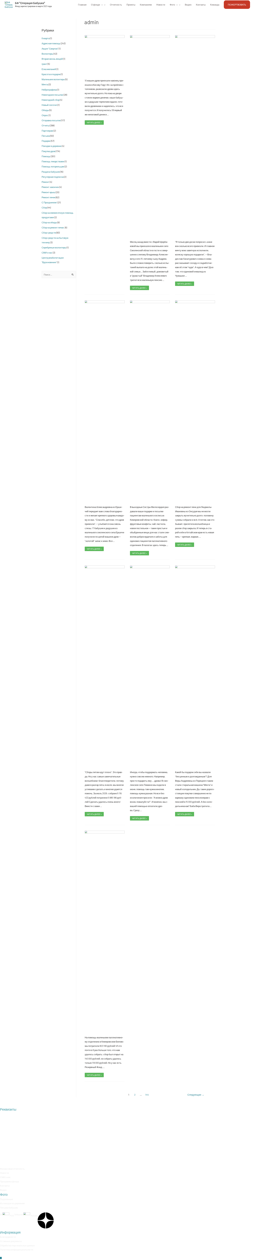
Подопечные (6, 1199)
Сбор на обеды (49, 222)
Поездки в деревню (51, 146)
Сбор (44, 207)
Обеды (45, 110)
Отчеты (45, 125)
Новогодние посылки (52, 94)
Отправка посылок (51, 120)
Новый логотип (49, 105)
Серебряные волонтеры (54, 247)
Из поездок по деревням (12, 1203)
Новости (4, 1172)
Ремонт (45, 182)
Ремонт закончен (50, 187)
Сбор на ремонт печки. (53, 227)
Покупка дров (48, 151)
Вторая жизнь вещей (52, 58)
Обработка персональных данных (17, 1245)
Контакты (5, 1185)
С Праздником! (49, 202)
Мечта (45, 84)
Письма (46, 135)
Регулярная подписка (53, 176)
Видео (3, 1190)
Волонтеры (47, 53)
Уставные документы (11, 1241)
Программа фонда (9, 1181)
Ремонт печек (48, 197)
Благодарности (8, 1236)
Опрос (45, 115)
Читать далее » (94, 122)
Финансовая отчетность (12, 1168)
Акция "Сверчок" (50, 48)
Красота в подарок (51, 74)
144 (147, 1094)
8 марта (46, 38)
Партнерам (47, 130)
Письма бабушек (9, 1207)
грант (44, 63)
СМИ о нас (47, 252)
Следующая (195, 1094)
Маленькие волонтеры (53, 79)
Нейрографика (49, 89)
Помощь (46, 156)
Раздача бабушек (51, 171)
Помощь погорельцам (53, 166)
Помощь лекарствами (53, 161)
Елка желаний (49, 69)
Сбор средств (49, 232)
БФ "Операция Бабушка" (30, 3)
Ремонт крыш (48, 192)
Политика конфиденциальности (16, 1249)
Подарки (46, 140)
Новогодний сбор (50, 99)
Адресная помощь (51, 43)
